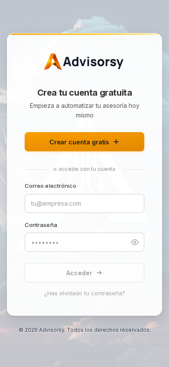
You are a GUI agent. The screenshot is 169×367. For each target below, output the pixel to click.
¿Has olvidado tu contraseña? (84, 293)
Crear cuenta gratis (79, 142)
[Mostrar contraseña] (135, 242)
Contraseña (41, 224)
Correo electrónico (50, 185)
